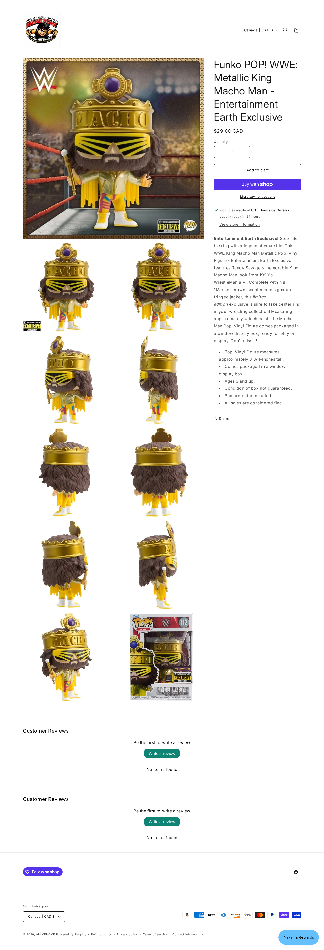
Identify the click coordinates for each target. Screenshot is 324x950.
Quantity (221, 142)
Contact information (187, 934)
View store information (239, 224)
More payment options (257, 196)
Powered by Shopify (71, 934)
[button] (285, 30)
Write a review (162, 753)
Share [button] (224, 418)
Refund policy (101, 934)
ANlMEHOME (45, 934)
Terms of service (155, 934)
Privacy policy (127, 934)
